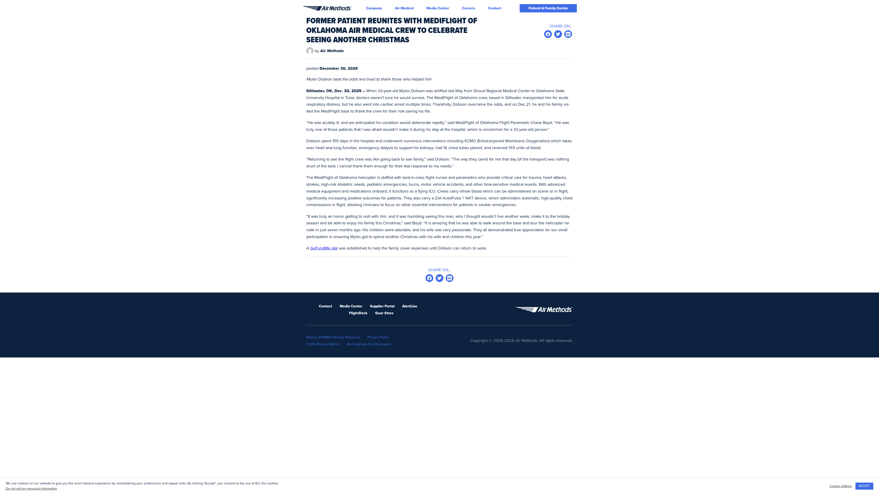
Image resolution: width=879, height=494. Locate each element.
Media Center (437, 8)
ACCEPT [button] (864, 486)
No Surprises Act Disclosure (369, 344)
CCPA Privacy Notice (322, 344)
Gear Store (384, 313)
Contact (494, 8)
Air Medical (404, 8)
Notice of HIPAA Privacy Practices (333, 337)
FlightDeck (358, 313)
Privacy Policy (378, 337)
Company (374, 8)
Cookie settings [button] (841, 486)
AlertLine (409, 306)
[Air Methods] (327, 8)
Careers (468, 8)
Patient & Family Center (548, 8)
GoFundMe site (324, 248)
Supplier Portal (382, 306)
